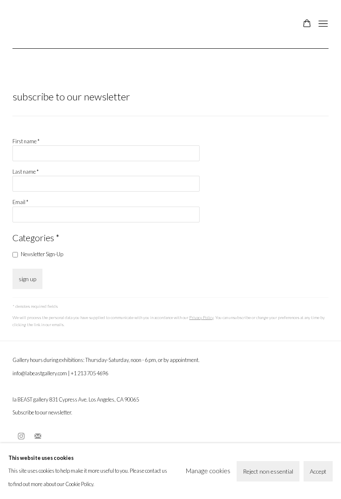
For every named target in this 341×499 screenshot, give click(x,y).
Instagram (21, 436)
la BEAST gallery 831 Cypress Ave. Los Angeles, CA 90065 (75, 399)
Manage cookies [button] (208, 470)
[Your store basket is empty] (307, 24)
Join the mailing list (38, 436)
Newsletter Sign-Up (42, 254)
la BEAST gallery (54, 24)
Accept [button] (318, 470)
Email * (20, 202)
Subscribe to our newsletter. (42, 412)
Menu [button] (322, 24)
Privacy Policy (201, 317)
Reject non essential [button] (268, 470)
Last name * (25, 171)
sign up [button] (27, 278)
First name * (26, 141)
